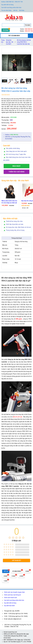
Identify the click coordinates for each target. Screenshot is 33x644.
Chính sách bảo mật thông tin (12, 595)
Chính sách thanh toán (10, 597)
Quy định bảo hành (9, 605)
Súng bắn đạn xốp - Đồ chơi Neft (9, 42)
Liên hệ (15, 10)
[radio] (9, 537)
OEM (11, 120)
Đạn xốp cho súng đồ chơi (9, 200)
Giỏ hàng (5, 30)
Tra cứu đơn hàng (6, 10)
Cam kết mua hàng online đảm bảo (11, 7)
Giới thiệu (21, 10)
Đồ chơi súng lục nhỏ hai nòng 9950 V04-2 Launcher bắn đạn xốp (24, 42)
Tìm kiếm (27, 25)
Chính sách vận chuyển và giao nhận (14, 592)
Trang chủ (2, 42)
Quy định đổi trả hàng (7, 4)
